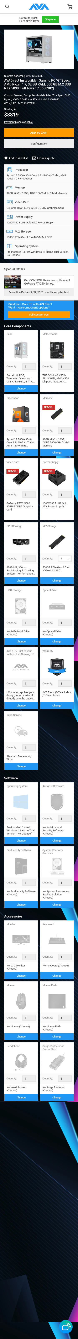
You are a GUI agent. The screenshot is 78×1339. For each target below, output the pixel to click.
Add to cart (39, 132)
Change (21, 388)
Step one (50, 19)
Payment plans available (18, 121)
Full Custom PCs (39, 314)
